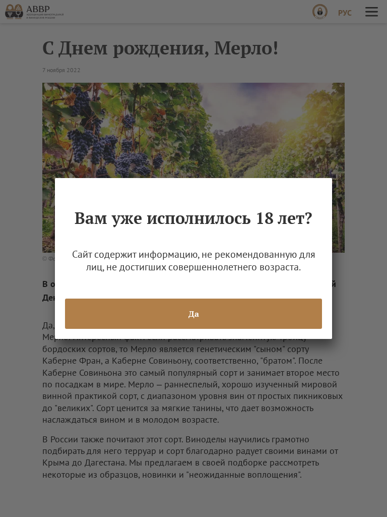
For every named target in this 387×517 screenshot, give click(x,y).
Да (193, 314)
